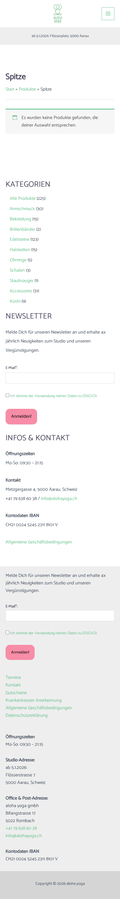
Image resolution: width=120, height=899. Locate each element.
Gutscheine (16, 693)
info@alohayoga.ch (59, 498)
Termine (13, 677)
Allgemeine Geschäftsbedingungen (39, 542)
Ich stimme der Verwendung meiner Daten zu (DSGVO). (53, 396)
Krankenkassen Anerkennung (34, 700)
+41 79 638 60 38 (21, 828)
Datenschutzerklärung (27, 715)
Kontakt (13, 685)
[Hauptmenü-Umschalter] (108, 13)
